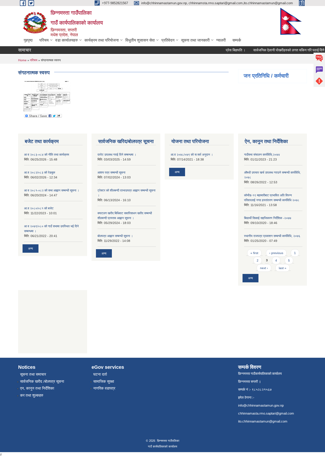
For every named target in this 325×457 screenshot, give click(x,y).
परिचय (44, 40)
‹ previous (276, 253)
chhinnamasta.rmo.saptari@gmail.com (266, 413)
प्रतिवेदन (167, 40)
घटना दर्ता (100, 374)
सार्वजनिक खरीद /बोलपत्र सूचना (42, 381)
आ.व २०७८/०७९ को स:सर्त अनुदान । (192, 154)
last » (282, 268)
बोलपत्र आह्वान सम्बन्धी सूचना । (115, 236)
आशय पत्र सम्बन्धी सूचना (111, 172)
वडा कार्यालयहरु (66, 40)
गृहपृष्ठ (28, 40)
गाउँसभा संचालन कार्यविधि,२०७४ (262, 154)
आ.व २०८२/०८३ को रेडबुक (39, 172)
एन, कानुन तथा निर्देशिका (37, 388)
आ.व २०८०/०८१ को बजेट (39, 208)
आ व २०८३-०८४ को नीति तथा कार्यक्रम (46, 154)
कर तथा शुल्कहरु (31, 395)
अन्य (30, 248)
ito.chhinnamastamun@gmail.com (262, 421)
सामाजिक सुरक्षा (103, 381)
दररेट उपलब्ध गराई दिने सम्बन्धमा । (117, 154)
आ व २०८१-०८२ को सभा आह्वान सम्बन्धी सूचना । (51, 190)
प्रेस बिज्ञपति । (232, 50)
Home (22, 60)
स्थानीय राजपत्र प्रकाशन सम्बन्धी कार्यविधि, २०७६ (272, 236)
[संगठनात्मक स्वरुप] (47, 96)
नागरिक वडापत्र (104, 388)
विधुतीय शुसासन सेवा (140, 40)
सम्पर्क (236, 40)
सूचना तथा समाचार (33, 374)
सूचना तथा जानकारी (195, 40)
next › (264, 268)
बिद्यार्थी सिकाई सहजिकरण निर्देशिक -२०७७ (267, 218)
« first (254, 253)
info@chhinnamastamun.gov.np (261, 405)
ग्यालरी (221, 40)
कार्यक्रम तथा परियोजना (101, 40)
